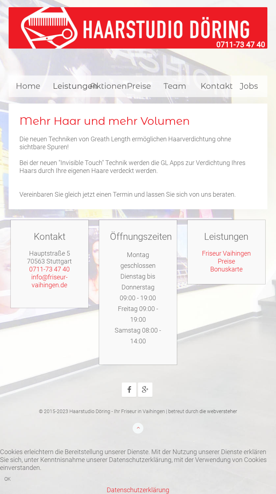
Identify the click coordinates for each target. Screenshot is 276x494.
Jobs (249, 86)
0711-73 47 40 (240, 44)
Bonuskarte (226, 269)
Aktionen (105, 86)
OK (7, 479)
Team (175, 86)
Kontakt (215, 86)
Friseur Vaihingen (226, 253)
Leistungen (68, 86)
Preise (139, 86)
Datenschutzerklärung (138, 490)
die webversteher (218, 411)
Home (28, 86)
